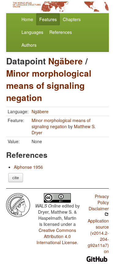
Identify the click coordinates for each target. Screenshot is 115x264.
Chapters (72, 19)
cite (15, 177)
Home (27, 19)
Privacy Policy (102, 199)
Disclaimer (99, 208)
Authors (28, 45)
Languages (32, 32)
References (60, 32)
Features (48, 19)
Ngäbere (65, 61)
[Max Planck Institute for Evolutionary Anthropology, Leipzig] (18, 204)
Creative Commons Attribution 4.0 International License (56, 236)
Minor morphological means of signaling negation (48, 85)
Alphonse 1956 (28, 167)
